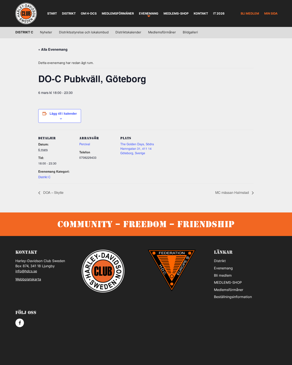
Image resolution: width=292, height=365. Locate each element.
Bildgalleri (190, 32)
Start (52, 13)
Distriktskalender (128, 32)
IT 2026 (218, 13)
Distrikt (69, 13)
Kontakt (201, 13)
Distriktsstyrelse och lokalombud (84, 32)
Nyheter (46, 32)
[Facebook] (19, 323)
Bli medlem (250, 13)
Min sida (270, 13)
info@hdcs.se (26, 271)
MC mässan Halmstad (232, 192)
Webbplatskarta (28, 279)
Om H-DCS (89, 13)
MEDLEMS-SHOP (176, 13)
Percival (84, 144)
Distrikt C (24, 32)
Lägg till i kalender (63, 113)
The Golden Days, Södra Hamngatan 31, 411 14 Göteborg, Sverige (137, 148)
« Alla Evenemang (53, 49)
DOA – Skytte (52, 192)
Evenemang (148, 13)
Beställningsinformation (233, 297)
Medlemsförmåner (118, 13)
